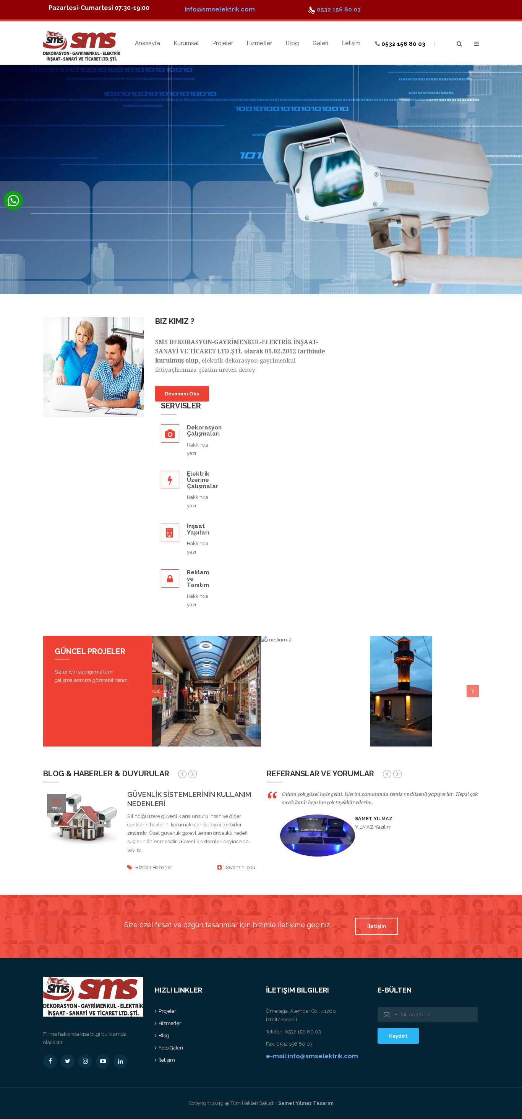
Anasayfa (147, 43)
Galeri (320, 43)
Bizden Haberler (153, 867)
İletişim (351, 43)
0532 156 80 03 (338, 9)
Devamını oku (238, 867)
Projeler (222, 43)
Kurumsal (186, 43)
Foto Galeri (171, 1048)
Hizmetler (259, 43)
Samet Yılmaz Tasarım (305, 1103)
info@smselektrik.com (220, 9)
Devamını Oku (182, 394)
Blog (292, 43)
